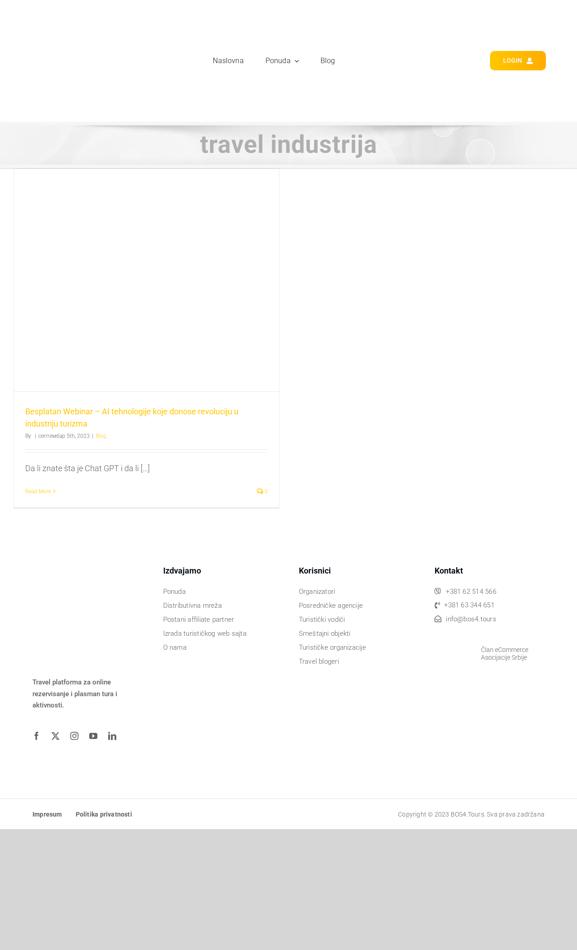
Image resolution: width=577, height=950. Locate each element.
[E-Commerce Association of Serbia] (455, 636)
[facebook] (39, 736)
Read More (38, 491)
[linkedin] (115, 736)
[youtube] (96, 736)
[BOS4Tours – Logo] (79, 16)
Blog (101, 436)
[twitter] (58, 736)
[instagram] (77, 736)
